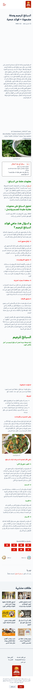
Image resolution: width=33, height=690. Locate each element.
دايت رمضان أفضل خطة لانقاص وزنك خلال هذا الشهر (9, 641)
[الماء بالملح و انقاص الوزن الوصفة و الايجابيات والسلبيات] (24, 595)
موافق (20, 687)
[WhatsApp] (21, 549)
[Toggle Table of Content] (27, 164)
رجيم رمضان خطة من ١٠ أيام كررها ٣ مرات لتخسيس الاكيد (24, 641)
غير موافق (13, 687)
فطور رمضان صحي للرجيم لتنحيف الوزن (9, 621)
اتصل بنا (10, 660)
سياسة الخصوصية (20, 660)
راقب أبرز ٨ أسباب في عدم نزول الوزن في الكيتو (25, 622)
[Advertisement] (16, 44)
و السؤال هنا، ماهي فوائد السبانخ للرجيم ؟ (18, 172)
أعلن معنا (10, 657)
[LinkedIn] (7, 545)
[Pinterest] (14, 545)
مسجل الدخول (19, 574)
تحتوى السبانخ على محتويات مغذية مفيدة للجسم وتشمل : (18, 169)
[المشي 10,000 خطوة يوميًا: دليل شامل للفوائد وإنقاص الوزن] (8, 595)
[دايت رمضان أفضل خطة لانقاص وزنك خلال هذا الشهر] (8, 632)
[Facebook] (28, 545)
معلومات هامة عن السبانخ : (23, 166)
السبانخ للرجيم (25, 174)
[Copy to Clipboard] (14, 549)
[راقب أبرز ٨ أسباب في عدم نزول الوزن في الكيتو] (24, 613)
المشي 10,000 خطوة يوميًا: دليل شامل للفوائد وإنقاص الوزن (8, 604)
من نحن (23, 662)
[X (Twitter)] (21, 545)
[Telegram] (28, 549)
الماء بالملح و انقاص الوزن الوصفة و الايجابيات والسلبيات (25, 604)
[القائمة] (4, 4)
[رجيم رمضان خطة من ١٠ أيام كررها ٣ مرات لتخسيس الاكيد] (24, 632)
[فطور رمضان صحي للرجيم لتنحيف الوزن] (8, 613)
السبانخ (29, 186)
